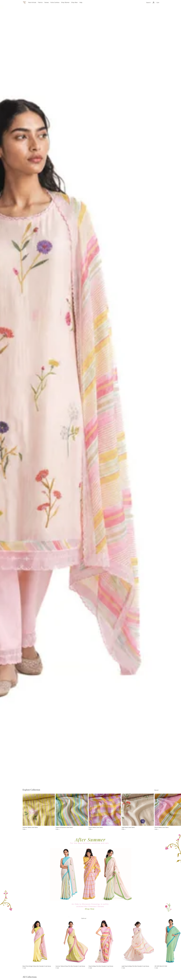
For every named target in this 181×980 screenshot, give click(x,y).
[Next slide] (156, 812)
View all (156, 790)
